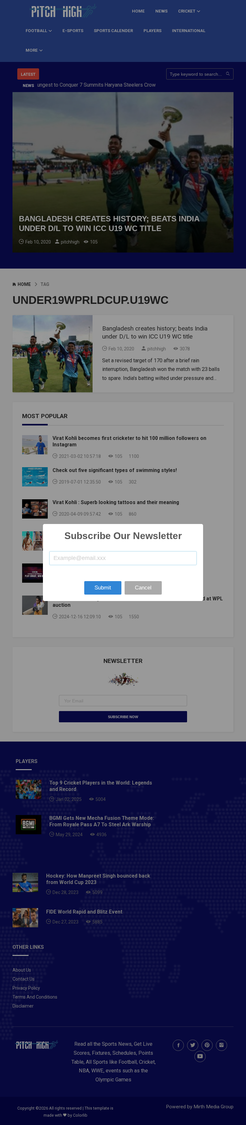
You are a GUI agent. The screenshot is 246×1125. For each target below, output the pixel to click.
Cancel (143, 588)
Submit (102, 588)
